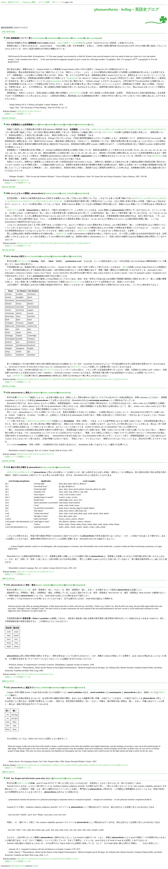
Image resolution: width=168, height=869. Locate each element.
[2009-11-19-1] (23, 783)
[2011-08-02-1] (85, 243)
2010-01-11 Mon (8, 386)
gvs (50, 778)
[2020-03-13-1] (23, 111)
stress (36, 124)
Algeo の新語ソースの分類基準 (70, 43)
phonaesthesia (65, 38)
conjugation (79, 585)
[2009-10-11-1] (139, 198)
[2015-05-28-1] (47, 243)
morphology (46, 256)
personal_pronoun (52, 193)
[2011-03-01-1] (55, 201)
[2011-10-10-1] (35, 111)
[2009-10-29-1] (152, 198)
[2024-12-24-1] (23, 765)
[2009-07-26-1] (32, 421)
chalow (36, 866)
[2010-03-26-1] (16, 201)
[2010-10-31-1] (76, 367)
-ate (91, 124)
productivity (76, 256)
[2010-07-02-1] (76, 93)
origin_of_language (93, 38)
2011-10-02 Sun (8, 32)
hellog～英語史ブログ (10, 2)
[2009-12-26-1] (13, 472)
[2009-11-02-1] (110, 129)
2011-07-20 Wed (8, 118)
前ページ (56, 2)
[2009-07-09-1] (45, 421)
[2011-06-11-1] (22, 859)
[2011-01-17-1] (23, 261)
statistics (50, 124)
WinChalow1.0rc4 (18, 866)
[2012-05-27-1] (72, 243)
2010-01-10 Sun (8, 461)
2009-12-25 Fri (8, 681)
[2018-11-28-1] (23, 243)
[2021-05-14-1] (23, 674)
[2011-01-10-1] (49, 370)
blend (67, 256)
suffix (73, 124)
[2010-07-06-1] (60, 859)
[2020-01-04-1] (23, 454)
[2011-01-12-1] (75, 282)
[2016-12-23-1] (60, 765)
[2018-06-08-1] (72, 379)
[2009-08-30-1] (157, 156)
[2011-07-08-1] (136, 129)
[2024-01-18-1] (23, 379)
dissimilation (36, 393)
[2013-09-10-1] (35, 454)
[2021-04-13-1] (35, 379)
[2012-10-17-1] (47, 454)
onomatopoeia (52, 38)
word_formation (38, 38)
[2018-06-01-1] (47, 765)
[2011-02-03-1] (122, 379)
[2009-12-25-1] (13, 210)
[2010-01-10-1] (19, 376)
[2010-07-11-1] (29, 201)
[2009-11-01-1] (97, 129)
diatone (42, 124)
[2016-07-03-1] (85, 379)
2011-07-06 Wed (8, 187)
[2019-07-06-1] (60, 379)
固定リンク (11, 114)
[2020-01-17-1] (47, 379)
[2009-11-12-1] (84, 231)
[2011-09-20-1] (97, 379)
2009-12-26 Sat (8, 578)
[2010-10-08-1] (42, 201)
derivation (59, 124)
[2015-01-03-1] (60, 243)
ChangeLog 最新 (29, 2)
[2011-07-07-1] (123, 129)
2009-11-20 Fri (8, 772)
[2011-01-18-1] (35, 572)
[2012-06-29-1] (23, 180)
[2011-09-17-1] (109, 379)
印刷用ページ (23, 114)
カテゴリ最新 (44, 2)
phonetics (69, 585)
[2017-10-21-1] (35, 243)
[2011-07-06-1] (97, 765)
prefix (67, 124)
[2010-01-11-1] (47, 572)
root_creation (78, 38)
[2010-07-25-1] (47, 859)
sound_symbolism (68, 193)
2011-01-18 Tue (8, 250)
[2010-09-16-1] (35, 859)
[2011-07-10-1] (149, 129)
